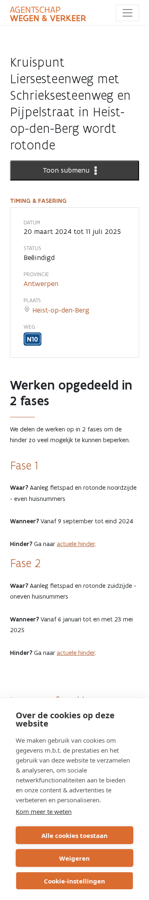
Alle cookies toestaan (74, 835)
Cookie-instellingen (74, 881)
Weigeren (74, 858)
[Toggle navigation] (127, 13)
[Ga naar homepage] (48, 14)
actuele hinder (76, 544)
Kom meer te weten (44, 811)
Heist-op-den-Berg (60, 310)
